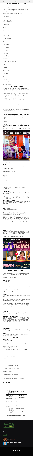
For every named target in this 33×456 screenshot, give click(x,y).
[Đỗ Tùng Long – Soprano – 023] (5, 439)
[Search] (29, 1)
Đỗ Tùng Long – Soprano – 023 (11, 438)
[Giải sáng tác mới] (5, 434)
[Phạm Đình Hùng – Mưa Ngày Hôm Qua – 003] (5, 443)
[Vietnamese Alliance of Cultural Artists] (16, 1)
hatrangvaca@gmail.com (26, 109)
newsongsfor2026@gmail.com (12, 110)
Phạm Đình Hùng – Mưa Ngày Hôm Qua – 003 (14, 442)
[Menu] (3, 1)
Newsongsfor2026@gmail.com (8, 383)
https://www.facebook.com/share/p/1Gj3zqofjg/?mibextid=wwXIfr (17, 111)
